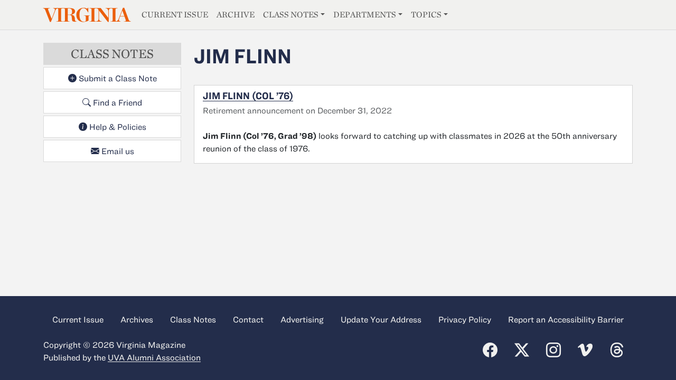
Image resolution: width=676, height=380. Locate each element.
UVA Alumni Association (154, 357)
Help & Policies (116, 126)
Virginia (86, 15)
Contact (248, 319)
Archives (136, 319)
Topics (426, 15)
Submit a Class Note (117, 78)
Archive (236, 15)
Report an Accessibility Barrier (566, 319)
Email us (116, 151)
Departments (364, 15)
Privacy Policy (464, 319)
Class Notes (290, 15)
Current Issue (175, 15)
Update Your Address (381, 319)
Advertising (302, 319)
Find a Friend (116, 102)
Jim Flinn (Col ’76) (248, 95)
